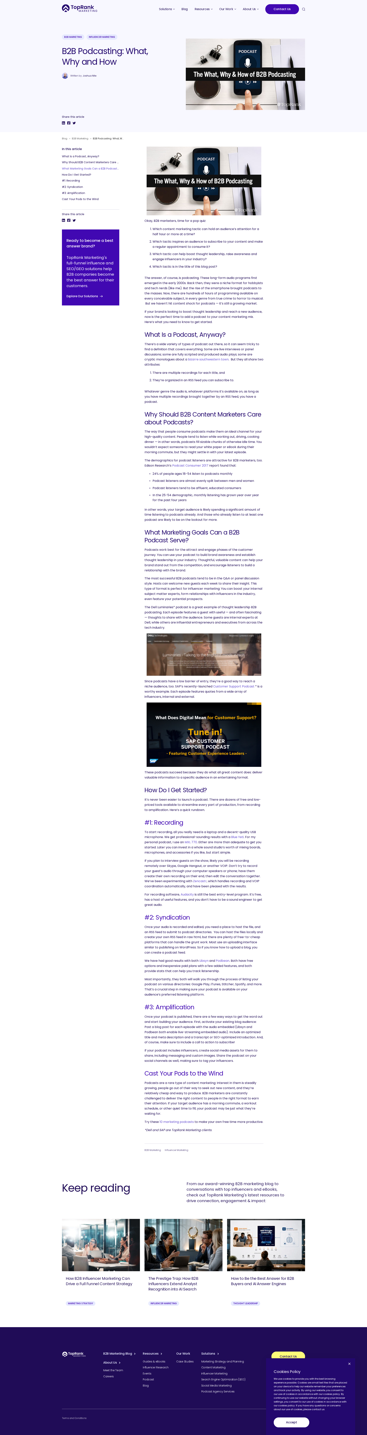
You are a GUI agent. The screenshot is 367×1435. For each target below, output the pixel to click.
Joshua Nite (89, 75)
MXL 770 (191, 842)
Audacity (187, 894)
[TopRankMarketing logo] (79, 8)
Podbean (222, 961)
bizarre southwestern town (208, 359)
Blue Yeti (237, 837)
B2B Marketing (73, 37)
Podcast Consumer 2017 (190, 465)
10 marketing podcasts (177, 1122)
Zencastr (200, 881)
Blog (64, 138)
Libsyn (204, 961)
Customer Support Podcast (234, 686)
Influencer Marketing (102, 37)
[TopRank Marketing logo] (74, 1354)
